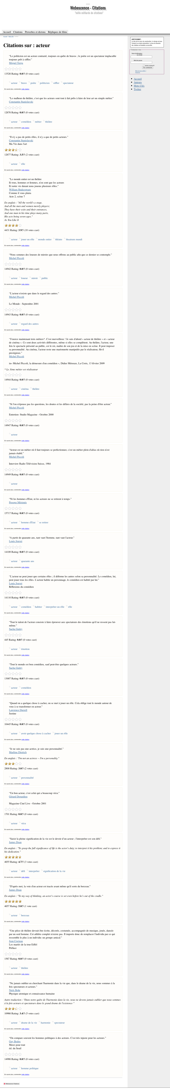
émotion (25, 649)
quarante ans (27, 561)
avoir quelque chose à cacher (36, 733)
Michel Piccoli (16, 258)
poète (33, 83)
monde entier (44, 239)
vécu (23, 823)
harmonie (45, 1022)
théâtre (48, 121)
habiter (38, 606)
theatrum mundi (74, 239)
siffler (56, 83)
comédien (26, 121)
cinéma (25, 388)
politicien (44, 83)
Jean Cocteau (16, 941)
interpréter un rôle (55, 606)
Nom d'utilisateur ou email (137, 54)
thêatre (58, 239)
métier (38, 121)
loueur (24, 278)
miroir (34, 278)
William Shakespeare (20, 189)
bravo (24, 83)
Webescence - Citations (88, 8)
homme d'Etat (28, 522)
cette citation (25, 89)
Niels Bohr (14, 990)
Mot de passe (138, 60)
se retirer (43, 522)
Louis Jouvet (15, 541)
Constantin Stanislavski (21, 101)
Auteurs (138, 82)
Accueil (138, 78)
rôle (23, 163)
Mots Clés (139, 85)
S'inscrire (137, 72)
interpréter (34, 871)
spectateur (68, 83)
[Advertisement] (88, 22)
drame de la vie (29, 1022)
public (45, 278)
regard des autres (30, 323)
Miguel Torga (16, 63)
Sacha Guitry (15, 629)
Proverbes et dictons (35, 32)
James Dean (15, 842)
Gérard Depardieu (18, 796)
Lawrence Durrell (18, 710)
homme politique (30, 1068)
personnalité (27, 777)
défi (23, 871)
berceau (25, 915)
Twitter (137, 89)
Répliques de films (57, 32)
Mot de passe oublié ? (140, 71)
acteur (14, 83)
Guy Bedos (15, 1041)
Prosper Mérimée (18, 502)
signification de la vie (54, 871)
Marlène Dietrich (18, 752)
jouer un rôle (27, 239)
